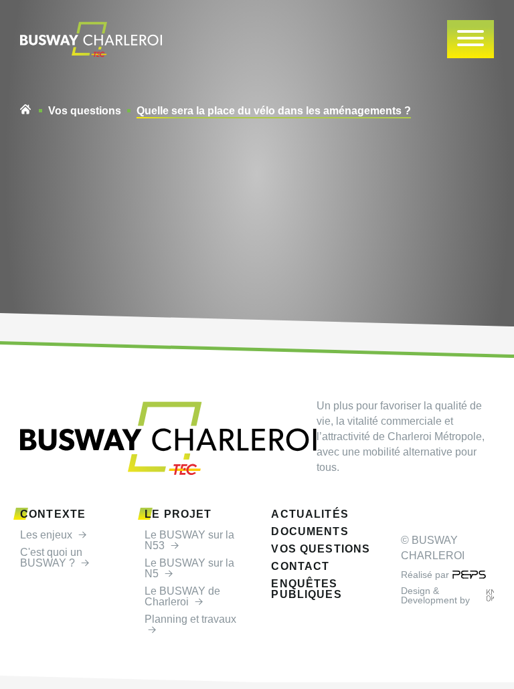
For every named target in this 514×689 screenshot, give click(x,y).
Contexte (53, 514)
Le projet (178, 514)
